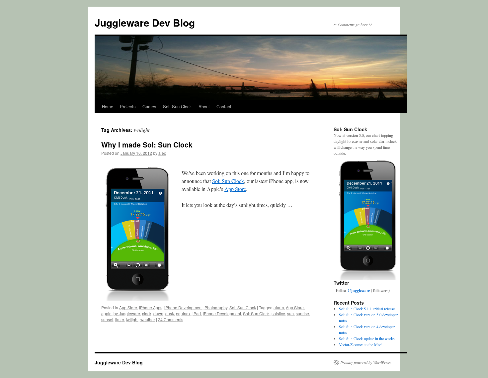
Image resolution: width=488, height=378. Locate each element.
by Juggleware (127, 313)
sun (290, 313)
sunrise (302, 313)
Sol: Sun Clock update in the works (367, 338)
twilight (132, 319)
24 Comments (170, 319)
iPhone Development (183, 307)
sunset (107, 319)
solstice (278, 313)
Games (149, 106)
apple (106, 313)
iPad (197, 313)
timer (119, 319)
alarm (279, 307)
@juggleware (359, 290)
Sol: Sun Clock (177, 106)
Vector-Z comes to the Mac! (360, 344)
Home (107, 106)
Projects (128, 106)
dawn (158, 313)
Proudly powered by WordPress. (366, 362)
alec (162, 153)
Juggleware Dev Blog (145, 22)
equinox (183, 313)
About (204, 106)
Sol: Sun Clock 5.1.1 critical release (367, 308)
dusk (169, 313)
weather (147, 319)
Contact (223, 106)
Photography (215, 307)
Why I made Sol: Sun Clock (147, 144)
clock (146, 313)
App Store (235, 188)
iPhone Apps (150, 307)
